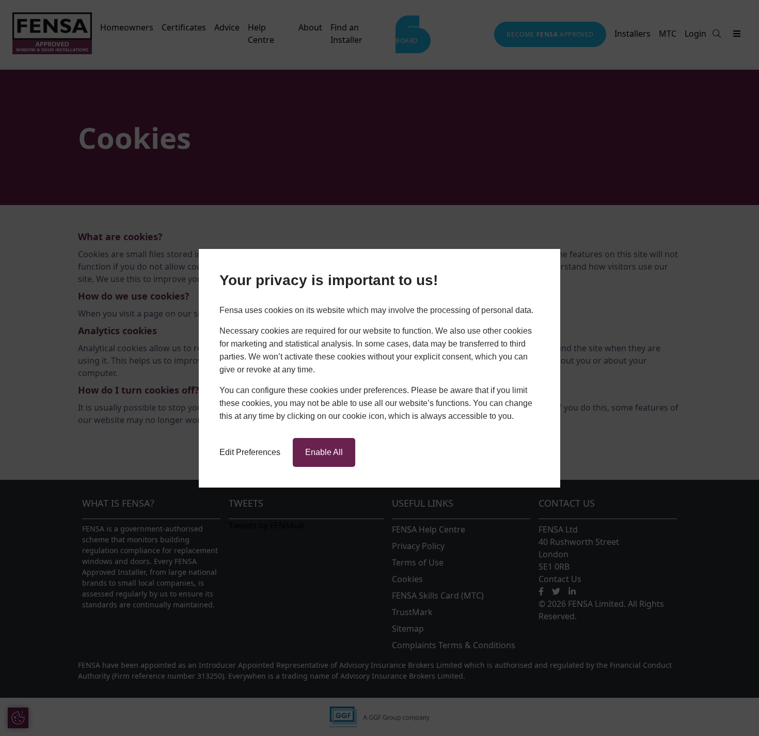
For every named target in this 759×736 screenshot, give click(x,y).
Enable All (324, 452)
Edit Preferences (249, 452)
